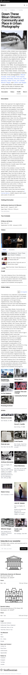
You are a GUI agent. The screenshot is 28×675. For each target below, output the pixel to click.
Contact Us (3, 646)
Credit (19, 91)
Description (4, 92)
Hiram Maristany (19, 466)
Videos (12, 92)
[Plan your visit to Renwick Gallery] (14, 610)
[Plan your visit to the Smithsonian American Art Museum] (14, 562)
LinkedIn (2, 664)
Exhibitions (12, 10)
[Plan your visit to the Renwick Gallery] (14, 595)
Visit (1, 634)
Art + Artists (4, 10)
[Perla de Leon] (7, 436)
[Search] (24, 5)
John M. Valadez (19, 503)
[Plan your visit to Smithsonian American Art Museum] (14, 578)
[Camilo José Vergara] (20, 523)
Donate (2, 641)
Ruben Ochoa (12, 80)
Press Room (3, 648)
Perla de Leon (18, 78)
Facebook (3, 657)
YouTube (3, 662)
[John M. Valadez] (20, 491)
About (2, 636)
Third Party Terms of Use (6, 629)
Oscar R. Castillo (19, 424)
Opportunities (4, 652)
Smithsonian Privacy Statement (8, 625)
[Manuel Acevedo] (7, 415)
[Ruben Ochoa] (7, 486)
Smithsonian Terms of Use (7, 627)
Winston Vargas (5, 82)
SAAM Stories (4, 650)
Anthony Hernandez (7, 78)
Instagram (3, 660)
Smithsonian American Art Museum (11, 205)
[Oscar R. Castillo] (20, 418)
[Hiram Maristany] (20, 457)
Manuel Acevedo (6, 418)
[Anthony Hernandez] (7, 455)
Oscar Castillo (11, 76)
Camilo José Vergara (20, 82)
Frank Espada (20, 76)
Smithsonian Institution (6, 623)
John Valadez (21, 80)
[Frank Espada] (20, 435)
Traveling (20, 10)
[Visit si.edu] (14, 670)
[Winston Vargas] (7, 523)
